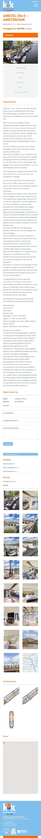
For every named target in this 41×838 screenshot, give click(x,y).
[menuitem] (35, 6)
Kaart (20, 87)
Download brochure (12, 454)
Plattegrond (20, 82)
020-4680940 (8, 822)
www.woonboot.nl (10, 826)
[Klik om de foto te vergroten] (11, 509)
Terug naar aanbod (20, 92)
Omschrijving (20, 68)
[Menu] (35, 5)
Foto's (20, 77)
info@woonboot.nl (10, 824)
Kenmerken (20, 73)
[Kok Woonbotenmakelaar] (17, 6)
